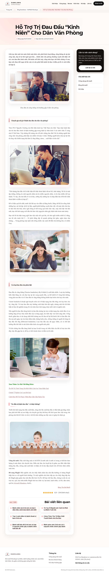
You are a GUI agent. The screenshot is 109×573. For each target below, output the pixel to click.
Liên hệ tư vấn (90, 68)
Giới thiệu (55, 3)
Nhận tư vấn (98, 3)
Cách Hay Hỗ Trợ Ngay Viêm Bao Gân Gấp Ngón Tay (27, 397)
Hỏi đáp (83, 3)
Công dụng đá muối (85, 81)
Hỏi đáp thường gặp (55, 562)
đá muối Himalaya (20, 483)
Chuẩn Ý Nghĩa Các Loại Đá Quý (20, 392)
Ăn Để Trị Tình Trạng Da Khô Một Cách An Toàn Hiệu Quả (29, 388)
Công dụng (62, 3)
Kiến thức (76, 3)
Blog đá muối (82, 85)
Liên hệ (89, 3)
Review (70, 3)
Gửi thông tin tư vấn (82, 563)
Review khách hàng (55, 560)
